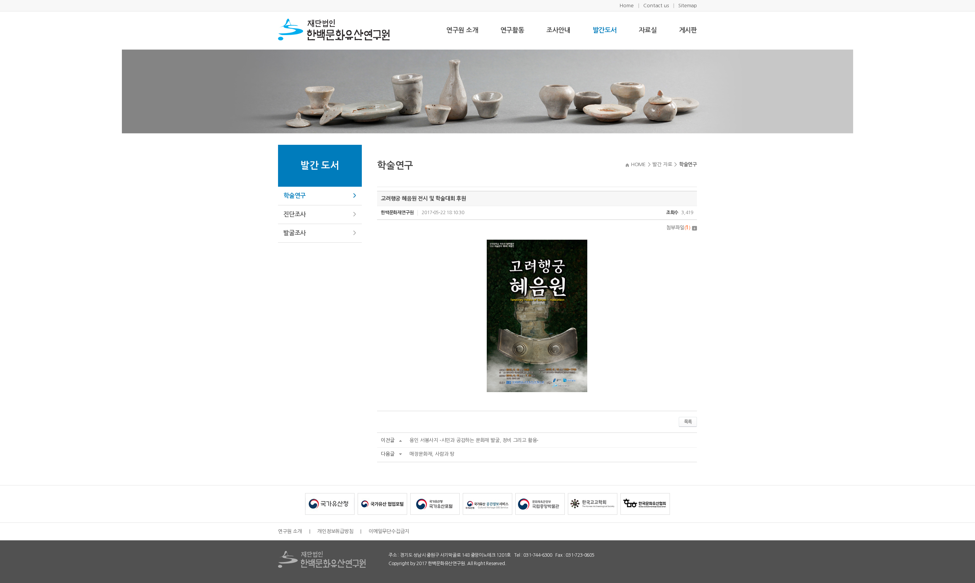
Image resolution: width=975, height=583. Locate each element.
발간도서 (605, 30)
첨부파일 (678, 227)
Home (626, 5)
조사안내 (559, 30)
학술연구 (294, 196)
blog (554, 563)
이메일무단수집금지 (389, 531)
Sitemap (687, 5)
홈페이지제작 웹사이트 (528, 563)
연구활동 (512, 30)
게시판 (688, 30)
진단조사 (294, 214)
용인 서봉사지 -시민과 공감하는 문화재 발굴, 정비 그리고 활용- (474, 440)
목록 (688, 422)
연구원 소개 (462, 30)
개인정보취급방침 (335, 531)
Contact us (655, 5)
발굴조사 (294, 233)
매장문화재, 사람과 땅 (431, 454)
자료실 (648, 30)
